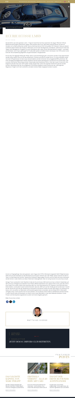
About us (58, 1)
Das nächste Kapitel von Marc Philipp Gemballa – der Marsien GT (15, 380)
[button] (7, 303)
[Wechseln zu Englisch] (64, 2)
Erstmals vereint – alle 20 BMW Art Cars (37, 380)
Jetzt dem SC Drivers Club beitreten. (30, 343)
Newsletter (41, 1)
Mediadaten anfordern (27, 1)
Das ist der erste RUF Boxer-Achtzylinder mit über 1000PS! (59, 380)
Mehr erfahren (11, 391)
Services (50, 1)
